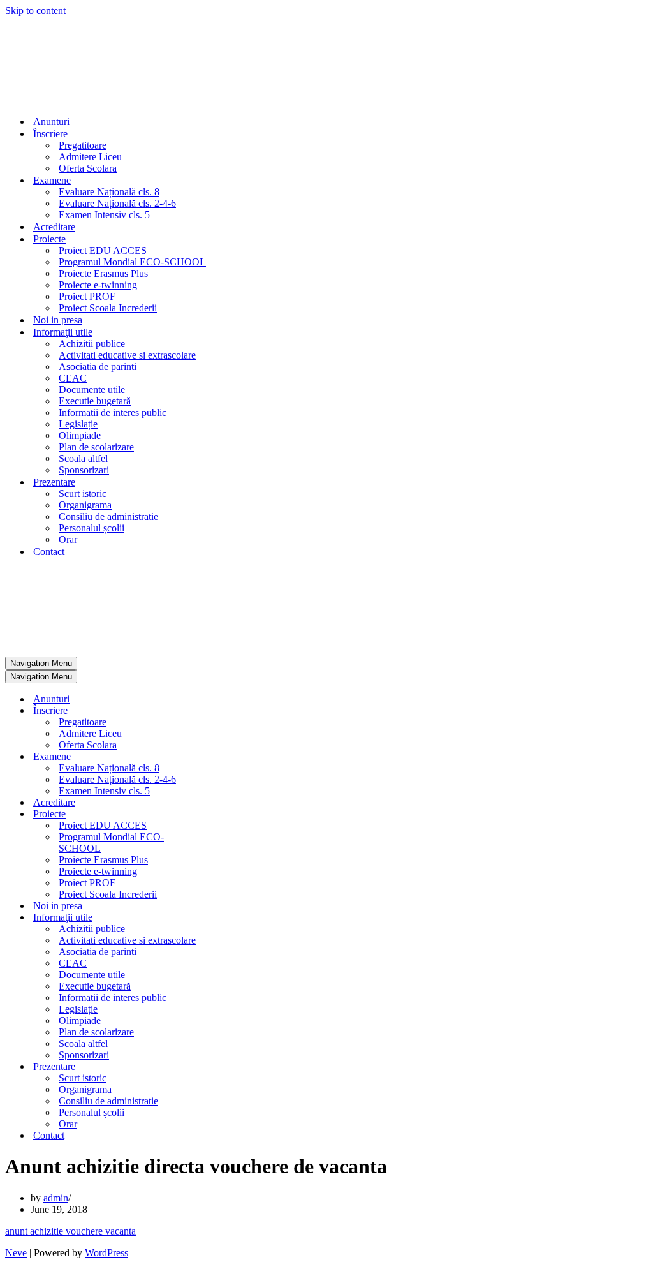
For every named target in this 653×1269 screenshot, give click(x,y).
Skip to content (35, 10)
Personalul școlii (91, 528)
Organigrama (85, 505)
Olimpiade (80, 435)
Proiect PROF (87, 296)
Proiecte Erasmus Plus (103, 273)
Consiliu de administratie (108, 516)
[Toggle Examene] (228, 757)
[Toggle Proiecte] (228, 814)
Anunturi (51, 121)
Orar (68, 539)
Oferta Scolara (88, 168)
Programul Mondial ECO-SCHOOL (132, 261)
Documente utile (92, 389)
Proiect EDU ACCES (103, 250)
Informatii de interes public (112, 412)
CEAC (73, 378)
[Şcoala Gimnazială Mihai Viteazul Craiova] (48, 99)
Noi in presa (57, 320)
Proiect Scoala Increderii (108, 307)
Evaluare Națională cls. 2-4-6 (117, 203)
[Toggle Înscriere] (228, 711)
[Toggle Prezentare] (228, 1067)
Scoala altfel (83, 458)
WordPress (106, 1252)
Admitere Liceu (90, 156)
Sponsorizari (84, 469)
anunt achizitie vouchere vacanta (70, 1231)
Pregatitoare (82, 145)
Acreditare (54, 226)
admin (55, 1197)
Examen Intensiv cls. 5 (104, 214)
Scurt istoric (82, 493)
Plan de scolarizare (96, 447)
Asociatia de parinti (97, 366)
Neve (16, 1252)
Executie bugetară (95, 401)
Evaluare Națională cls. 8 (109, 191)
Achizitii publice (92, 343)
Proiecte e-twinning (98, 284)
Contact (48, 551)
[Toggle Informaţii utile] (228, 917)
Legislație (78, 424)
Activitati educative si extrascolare (127, 355)
